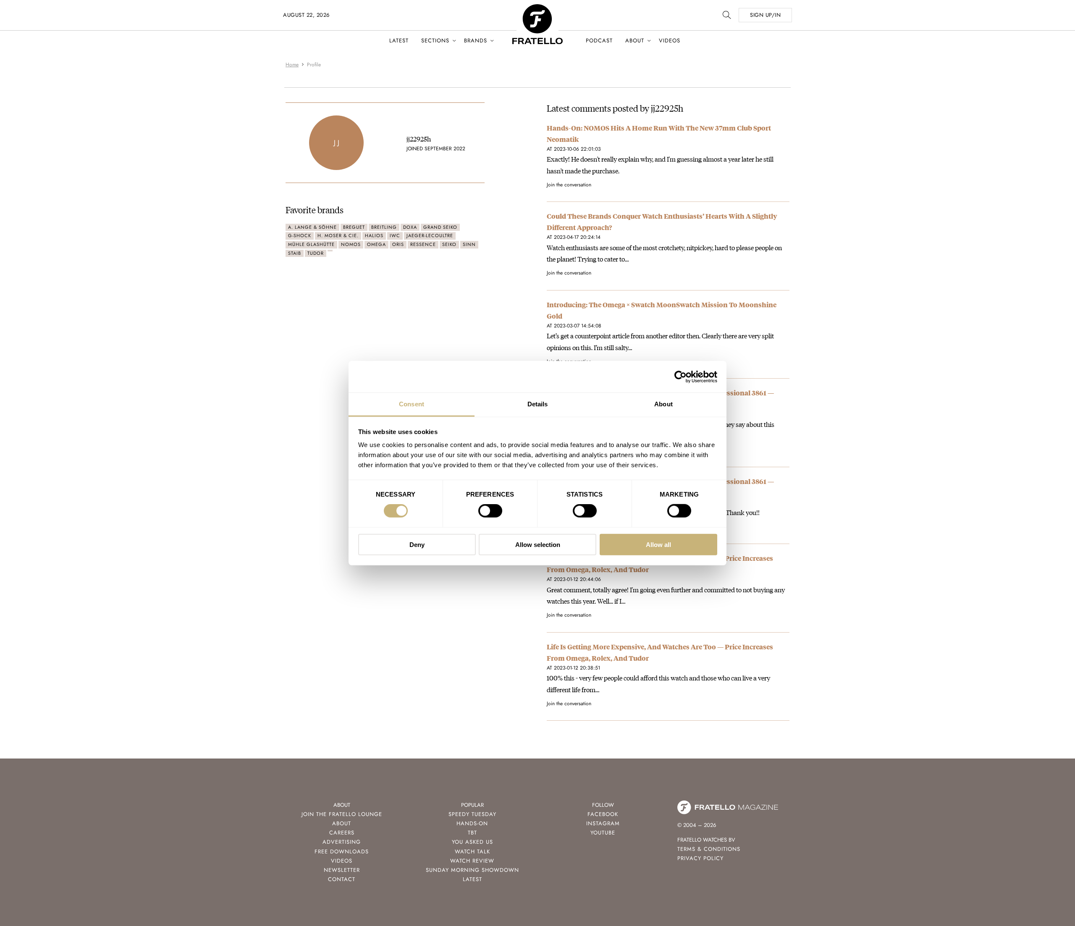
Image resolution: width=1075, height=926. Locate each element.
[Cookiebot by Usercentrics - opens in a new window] (680, 376)
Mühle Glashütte (311, 244)
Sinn (469, 244)
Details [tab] (537, 404)
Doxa (410, 227)
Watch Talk (472, 851)
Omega (376, 244)
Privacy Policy (700, 858)
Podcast (599, 40)
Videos (669, 40)
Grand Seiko (440, 227)
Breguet (354, 227)
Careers (341, 833)
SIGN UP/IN (765, 15)
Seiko (449, 244)
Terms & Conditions (708, 849)
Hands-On (472, 823)
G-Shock (299, 235)
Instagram (603, 823)
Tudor (315, 253)
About (634, 40)
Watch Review (472, 861)
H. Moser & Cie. (338, 235)
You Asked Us (472, 842)
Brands (475, 40)
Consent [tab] (411, 404)
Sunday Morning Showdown (472, 870)
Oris (398, 244)
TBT (472, 833)
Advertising (341, 842)
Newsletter (342, 870)
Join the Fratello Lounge (342, 814)
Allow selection (537, 544)
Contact (341, 879)
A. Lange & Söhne (312, 227)
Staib (294, 253)
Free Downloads (342, 851)
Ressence (423, 244)
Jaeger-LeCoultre (429, 235)
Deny (417, 544)
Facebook (602, 814)
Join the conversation (569, 184)
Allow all (658, 544)
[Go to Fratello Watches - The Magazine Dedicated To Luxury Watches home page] (537, 9)
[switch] (490, 511)
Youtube (602, 833)
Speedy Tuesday (472, 814)
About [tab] (663, 404)
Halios (374, 235)
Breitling (384, 227)
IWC (395, 235)
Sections (435, 40)
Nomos (351, 244)
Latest (399, 40)
